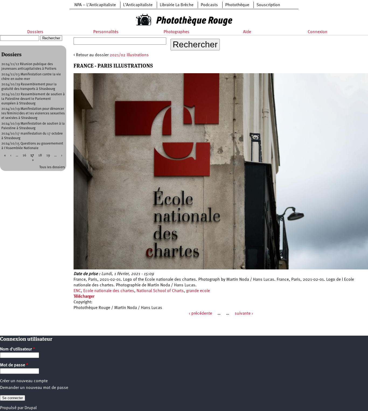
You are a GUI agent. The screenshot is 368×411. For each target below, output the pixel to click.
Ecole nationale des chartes (108, 291)
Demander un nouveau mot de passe (34, 388)
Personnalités (106, 32)
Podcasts (209, 5)
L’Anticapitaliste (137, 5)
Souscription (268, 5)
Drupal (31, 408)
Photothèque (237, 5)
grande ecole (198, 291)
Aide (247, 32)
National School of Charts (160, 291)
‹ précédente (200, 313)
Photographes (176, 32)
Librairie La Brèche (176, 5)
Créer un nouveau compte (24, 381)
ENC (77, 291)
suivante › (244, 313)
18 (40, 155)
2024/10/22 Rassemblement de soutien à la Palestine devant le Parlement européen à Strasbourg (33, 99)
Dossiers (35, 32)
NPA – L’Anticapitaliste (95, 5)
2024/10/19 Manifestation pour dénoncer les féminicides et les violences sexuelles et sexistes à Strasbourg (33, 113)
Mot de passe (14, 365)
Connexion (317, 32)
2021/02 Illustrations (129, 55)
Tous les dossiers (52, 167)
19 (48, 155)
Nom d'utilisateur (17, 349)
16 (24, 155)
